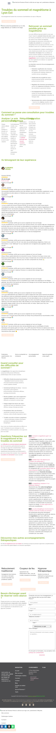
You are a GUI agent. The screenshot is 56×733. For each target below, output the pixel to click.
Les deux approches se (46, 504)
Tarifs (16, 692)
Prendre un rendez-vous (20, 686)
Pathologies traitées (20, 675)
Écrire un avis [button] (5, 181)
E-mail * (31, 610)
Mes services (19, 673)
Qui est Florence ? (20, 689)
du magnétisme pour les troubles (13, 543)
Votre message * (33, 628)
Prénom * (31, 598)
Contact (17, 680)
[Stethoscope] (33, 705)
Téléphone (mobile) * (34, 616)
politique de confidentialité (36, 652)
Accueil (17, 670)
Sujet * (34, 622)
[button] (42, 437)
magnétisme (32, 58)
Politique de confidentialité (28, 702)
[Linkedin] (30, 705)
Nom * (30, 604)
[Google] (22, 705)
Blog (16, 683)
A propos (17, 678)
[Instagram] (26, 705)
